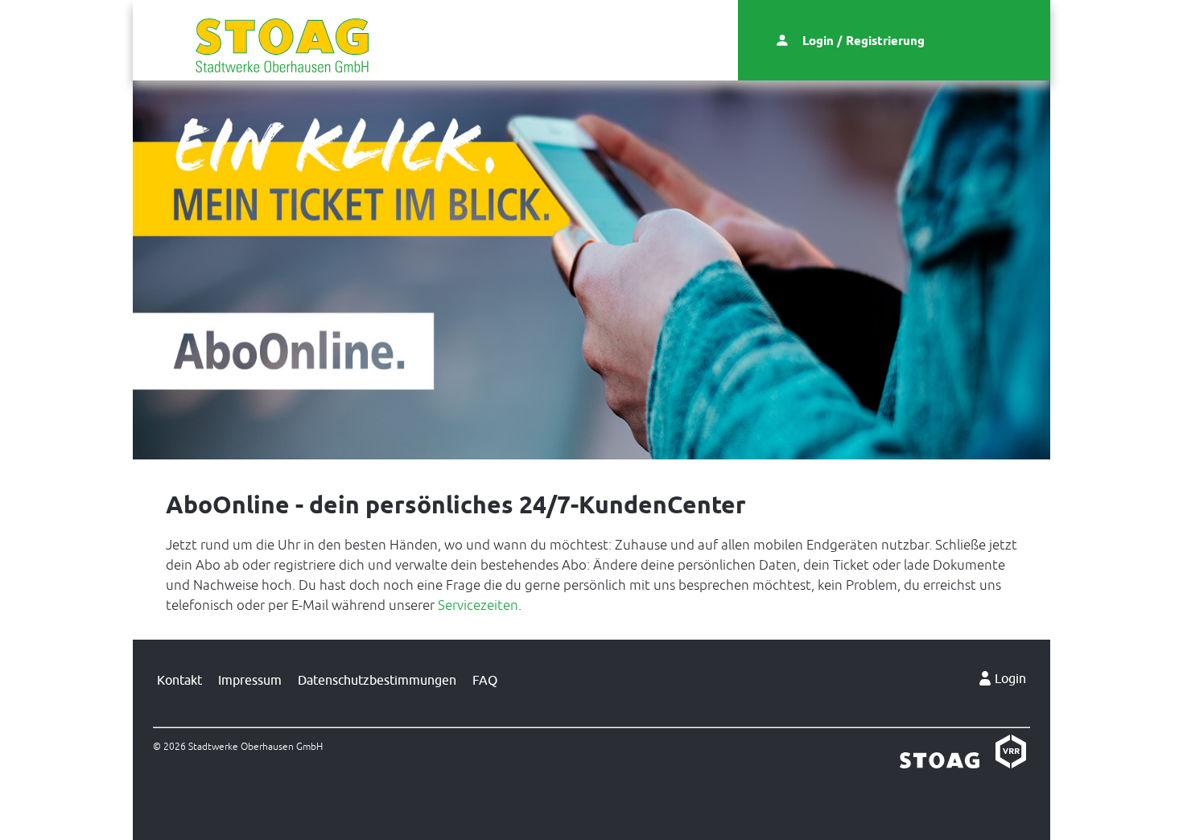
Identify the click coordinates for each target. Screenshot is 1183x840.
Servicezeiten (478, 605)
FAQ (484, 680)
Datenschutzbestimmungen (377, 680)
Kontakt (179, 680)
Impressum (250, 680)
